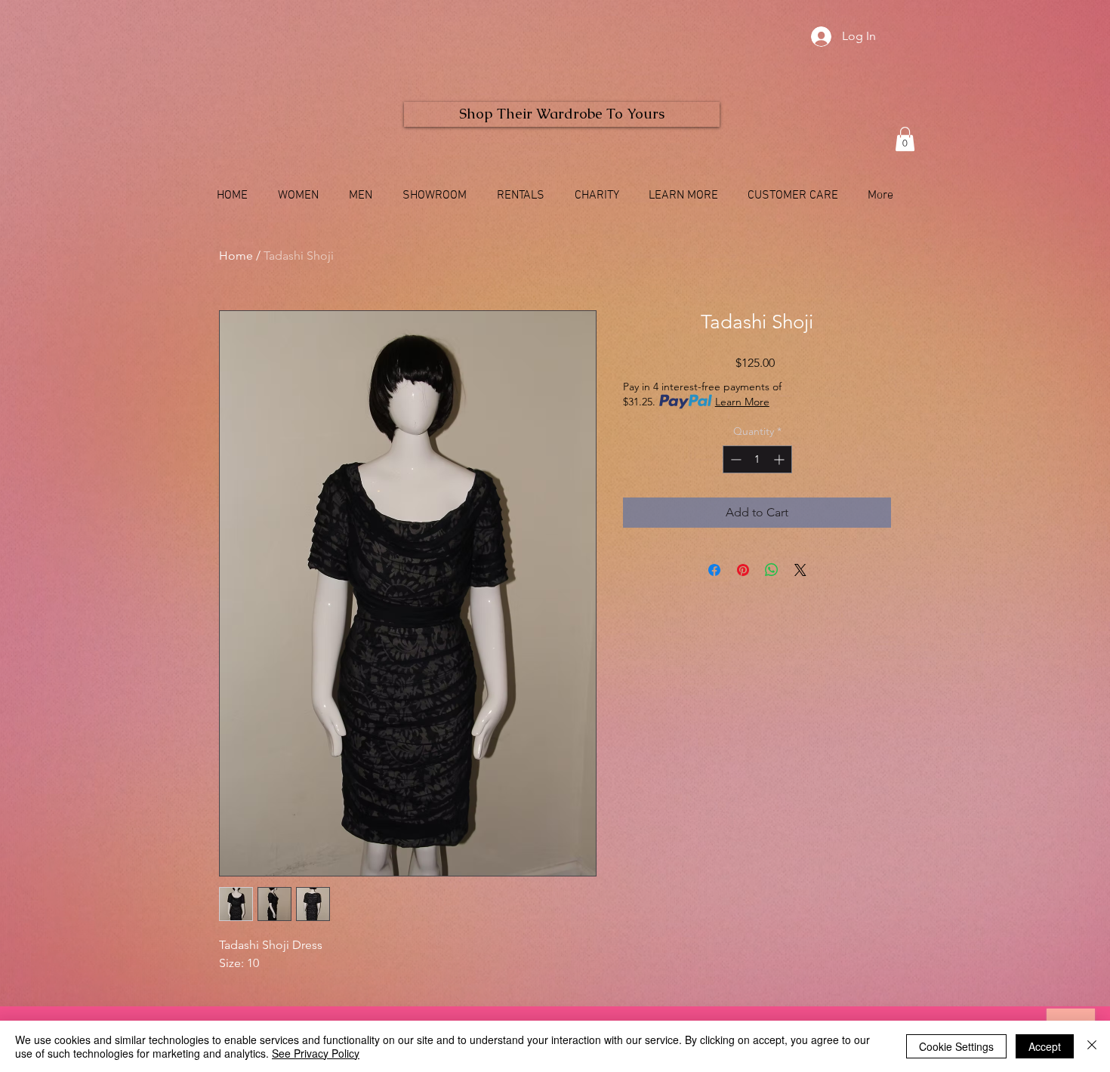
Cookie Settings (956, 1046)
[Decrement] (734, 459)
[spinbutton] (757, 459)
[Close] (1092, 1046)
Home (236, 255)
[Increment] (780, 459)
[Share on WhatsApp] (772, 570)
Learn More (742, 401)
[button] (905, 139)
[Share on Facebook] (714, 570)
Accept (1044, 1046)
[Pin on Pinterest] (743, 570)
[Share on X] (800, 570)
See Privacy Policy (315, 1053)
